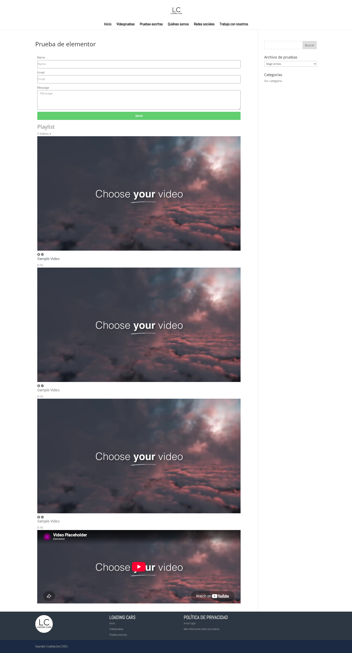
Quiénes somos (178, 24)
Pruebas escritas (151, 24)
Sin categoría (273, 81)
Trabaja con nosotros (234, 24)
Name (41, 57)
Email (40, 72)
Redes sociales (204, 24)
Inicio (107, 24)
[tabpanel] (139, 567)
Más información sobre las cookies (201, 629)
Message (43, 87)
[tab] (139, 202)
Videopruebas (126, 24)
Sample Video (48, 259)
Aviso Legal (190, 623)
